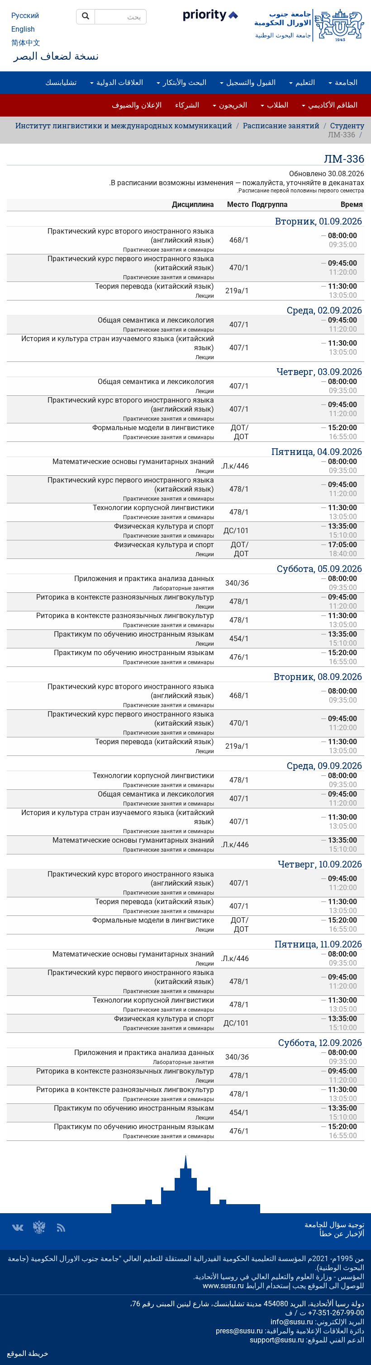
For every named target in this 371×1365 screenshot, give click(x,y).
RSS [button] (61, 1227)
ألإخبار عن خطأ (341, 1233)
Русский (25, 15)
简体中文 (25, 42)
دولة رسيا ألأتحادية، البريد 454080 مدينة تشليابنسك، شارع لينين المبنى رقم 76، (247, 1303)
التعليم (304, 82)
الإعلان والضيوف (137, 105)
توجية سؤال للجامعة (334, 1224)
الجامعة (345, 82)
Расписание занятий (281, 125)
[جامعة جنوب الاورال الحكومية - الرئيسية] (309, 25)
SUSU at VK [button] (17, 1227)
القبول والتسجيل (250, 82)
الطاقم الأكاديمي (331, 105)
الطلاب (276, 105)
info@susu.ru (292, 1322)
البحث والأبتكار (183, 82)
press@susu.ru (239, 1331)
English (23, 29)
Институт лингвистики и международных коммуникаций (123, 125)
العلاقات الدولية (119, 82)
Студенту (347, 125)
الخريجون (232, 105)
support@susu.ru (277, 1340)
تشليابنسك (60, 82)
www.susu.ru (223, 1285)
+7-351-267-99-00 (336, 1313)
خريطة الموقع (27, 1353)
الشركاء (187, 105)
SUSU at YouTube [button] (39, 1227)
